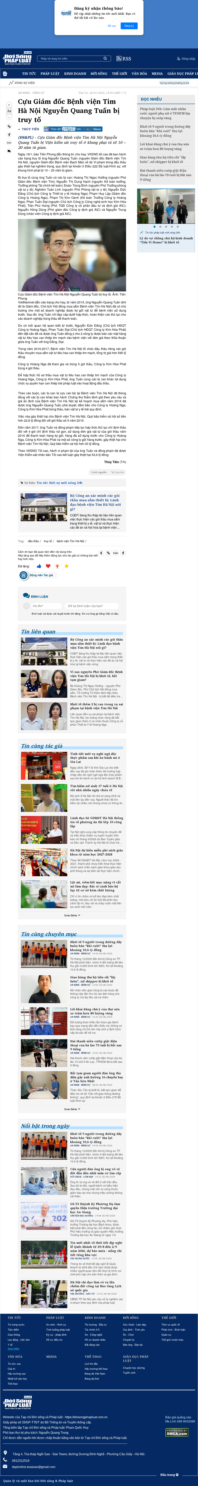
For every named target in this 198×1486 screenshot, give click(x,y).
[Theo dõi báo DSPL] (73, 129)
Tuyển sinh (129, 1372)
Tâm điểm (13, 1329)
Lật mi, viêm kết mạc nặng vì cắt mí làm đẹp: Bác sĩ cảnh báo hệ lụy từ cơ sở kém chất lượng (95, 886)
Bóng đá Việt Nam (95, 1373)
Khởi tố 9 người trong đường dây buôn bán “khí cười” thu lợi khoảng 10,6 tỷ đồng (96, 946)
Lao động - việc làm (19, 1339)
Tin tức (29, 73)
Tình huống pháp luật (58, 1329)
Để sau (112, 25)
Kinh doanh (75, 73)
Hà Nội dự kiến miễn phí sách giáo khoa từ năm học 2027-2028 (96, 852)
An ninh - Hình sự (56, 1324)
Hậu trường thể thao (96, 1368)
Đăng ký (129, 25)
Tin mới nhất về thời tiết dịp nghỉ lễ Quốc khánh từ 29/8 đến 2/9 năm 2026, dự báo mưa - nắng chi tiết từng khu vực (96, 1249)
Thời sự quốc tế (170, 1324)
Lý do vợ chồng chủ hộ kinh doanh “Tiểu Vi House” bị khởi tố (166, 240)
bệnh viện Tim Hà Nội (70, 541)
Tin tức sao (14, 1363)
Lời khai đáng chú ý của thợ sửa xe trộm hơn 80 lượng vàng (94, 1011)
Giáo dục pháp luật (135, 1359)
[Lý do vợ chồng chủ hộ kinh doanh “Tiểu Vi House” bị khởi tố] (166, 206)
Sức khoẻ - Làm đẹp (134, 1324)
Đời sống (99, 73)
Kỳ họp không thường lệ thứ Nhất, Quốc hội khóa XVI (159, 82)
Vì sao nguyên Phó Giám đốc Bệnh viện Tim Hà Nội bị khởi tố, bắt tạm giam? (96, 676)
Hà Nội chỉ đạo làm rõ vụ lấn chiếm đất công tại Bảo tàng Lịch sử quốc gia (95, 1286)
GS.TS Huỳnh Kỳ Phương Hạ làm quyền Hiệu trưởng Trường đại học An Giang (95, 1208)
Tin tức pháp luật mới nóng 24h (162, 232)
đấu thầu (33, 541)
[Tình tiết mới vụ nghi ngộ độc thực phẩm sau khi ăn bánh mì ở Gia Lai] (44, 766)
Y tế (10, 1344)
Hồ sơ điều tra (54, 1339)
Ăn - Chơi (128, 1334)
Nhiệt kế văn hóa (17, 1378)
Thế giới (119, 73)
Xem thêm (71, 915)
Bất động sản (92, 1344)
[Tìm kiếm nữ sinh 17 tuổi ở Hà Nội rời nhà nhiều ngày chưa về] (44, 798)
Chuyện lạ (128, 1339)
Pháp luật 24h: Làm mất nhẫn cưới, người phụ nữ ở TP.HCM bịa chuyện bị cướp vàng (165, 113)
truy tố (48, 541)
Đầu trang (168, 1475)
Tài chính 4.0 (92, 1329)
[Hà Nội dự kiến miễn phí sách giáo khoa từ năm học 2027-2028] (44, 862)
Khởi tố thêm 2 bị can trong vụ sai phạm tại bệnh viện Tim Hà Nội (96, 706)
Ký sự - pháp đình (56, 1334)
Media (157, 73)
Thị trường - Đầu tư (96, 1324)
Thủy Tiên (30, 129)
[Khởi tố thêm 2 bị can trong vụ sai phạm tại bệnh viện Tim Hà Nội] (44, 716)
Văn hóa (139, 73)
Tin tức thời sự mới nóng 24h (59, 482)
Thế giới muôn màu (172, 1339)
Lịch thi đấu (91, 1363)
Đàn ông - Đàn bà (133, 1344)
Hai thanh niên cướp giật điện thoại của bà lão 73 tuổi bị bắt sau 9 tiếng (95, 1045)
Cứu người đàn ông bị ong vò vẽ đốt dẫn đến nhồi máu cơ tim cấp (95, 1171)
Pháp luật (50, 73)
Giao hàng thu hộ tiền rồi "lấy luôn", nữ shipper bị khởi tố (93, 979)
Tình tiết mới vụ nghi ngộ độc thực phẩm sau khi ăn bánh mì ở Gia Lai (95, 758)
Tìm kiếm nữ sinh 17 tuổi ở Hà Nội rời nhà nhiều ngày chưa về (96, 788)
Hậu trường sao (17, 1373)
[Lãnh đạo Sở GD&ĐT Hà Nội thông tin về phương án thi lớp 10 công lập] (44, 830)
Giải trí (11, 1368)
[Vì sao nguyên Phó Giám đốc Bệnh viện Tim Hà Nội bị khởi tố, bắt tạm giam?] (44, 684)
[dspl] (4, 73)
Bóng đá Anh (92, 1378)
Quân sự (166, 1334)
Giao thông (14, 1334)
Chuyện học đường (134, 1367)
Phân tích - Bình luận (173, 1329)
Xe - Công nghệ (93, 1334)
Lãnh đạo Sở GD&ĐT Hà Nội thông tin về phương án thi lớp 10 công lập (96, 822)
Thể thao (13, 1383)
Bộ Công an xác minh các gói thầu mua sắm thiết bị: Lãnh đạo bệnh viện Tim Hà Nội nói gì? (95, 502)
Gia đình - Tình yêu (134, 1329)
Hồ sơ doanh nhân (95, 1339)
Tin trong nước (16, 1324)
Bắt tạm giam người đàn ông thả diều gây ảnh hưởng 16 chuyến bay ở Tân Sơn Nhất (96, 1077)
